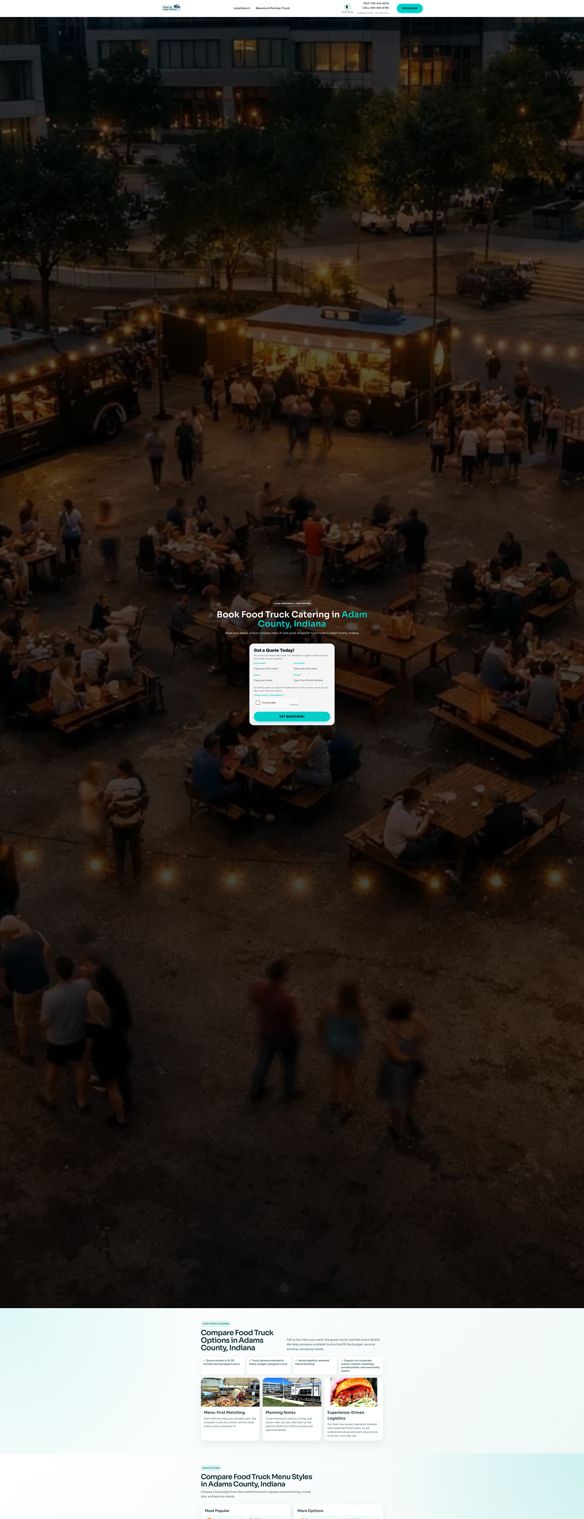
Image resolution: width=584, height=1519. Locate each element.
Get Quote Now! (291, 716)
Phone (297, 675)
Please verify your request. (269, 695)
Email (257, 675)
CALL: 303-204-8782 (376, 7)
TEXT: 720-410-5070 (376, 3)
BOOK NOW (409, 8)
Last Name (299, 663)
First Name (260, 663)
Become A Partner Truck (273, 8)
